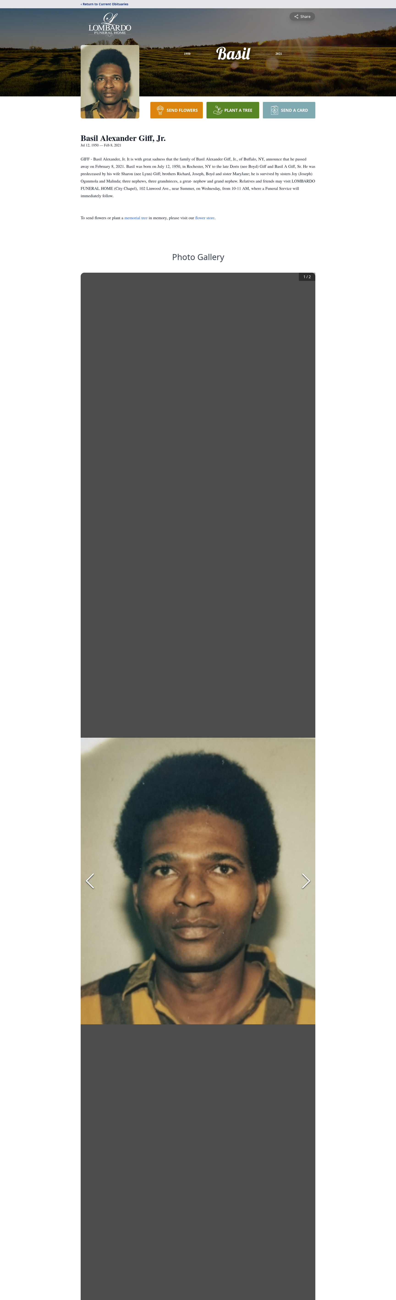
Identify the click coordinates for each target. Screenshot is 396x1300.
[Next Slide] (306, 881)
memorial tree (136, 217)
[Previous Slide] (90, 881)
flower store (204, 217)
